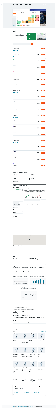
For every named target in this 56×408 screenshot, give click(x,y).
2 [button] (17, 17)
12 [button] (38, 17)
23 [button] (33, 20)
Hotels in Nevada (29, 406)
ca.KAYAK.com (14, 406)
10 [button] (35, 17)
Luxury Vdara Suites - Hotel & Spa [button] (33, 339)
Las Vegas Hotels (33, 406)
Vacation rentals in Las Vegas (27, 393)
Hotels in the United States (24, 406)
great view (21, 201)
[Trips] (1, 13)
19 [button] (22, 20)
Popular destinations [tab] (21, 388)
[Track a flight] (1, 10)
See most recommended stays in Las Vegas (41, 359)
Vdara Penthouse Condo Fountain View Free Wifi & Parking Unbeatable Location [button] (24, 340)
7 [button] (25, 17)
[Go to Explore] (1, 9)
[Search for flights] (1, 3)
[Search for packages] (1, 7)
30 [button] (17, 23)
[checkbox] (16, 218)
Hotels (16, 406)
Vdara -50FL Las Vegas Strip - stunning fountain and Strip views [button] (41, 339)
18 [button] (20, 20)
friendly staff (19, 204)
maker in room (18, 201)
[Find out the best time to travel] (1, 11)
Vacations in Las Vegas (36, 392)
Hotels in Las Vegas (16, 393)
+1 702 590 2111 (14, 7)
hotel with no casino (15, 204)
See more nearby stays (43, 331)
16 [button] (17, 20)
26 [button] (38, 20)
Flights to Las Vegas (16, 392)
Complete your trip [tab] (16, 388)
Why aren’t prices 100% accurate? (17, 403)
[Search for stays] (1, 4)
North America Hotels (20, 406)
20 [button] (23, 20)
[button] (1, 1)
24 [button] (35, 20)
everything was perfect (15, 207)
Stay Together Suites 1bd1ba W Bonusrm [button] (41, 354)
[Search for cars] (1, 5)
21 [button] (25, 20)
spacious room (14, 201)
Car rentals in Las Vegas (26, 392)
